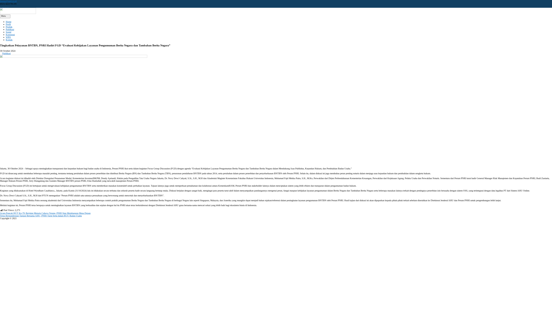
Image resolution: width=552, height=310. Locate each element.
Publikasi (10, 29)
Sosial (8, 32)
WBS (8, 37)
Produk (9, 27)
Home (8, 22)
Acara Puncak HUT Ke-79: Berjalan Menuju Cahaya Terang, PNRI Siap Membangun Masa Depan (45, 213)
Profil (8, 24)
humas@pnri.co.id (8, 1)
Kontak (9, 40)
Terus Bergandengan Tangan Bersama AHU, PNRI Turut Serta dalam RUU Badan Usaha (41, 216)
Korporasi (10, 34)
